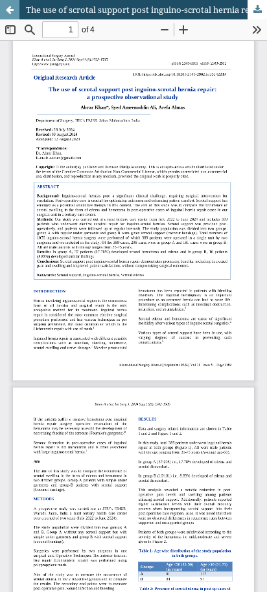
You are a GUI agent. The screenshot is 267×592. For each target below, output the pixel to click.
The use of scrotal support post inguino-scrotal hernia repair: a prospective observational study (146, 10)
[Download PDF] (257, 9)
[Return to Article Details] (9, 9)
